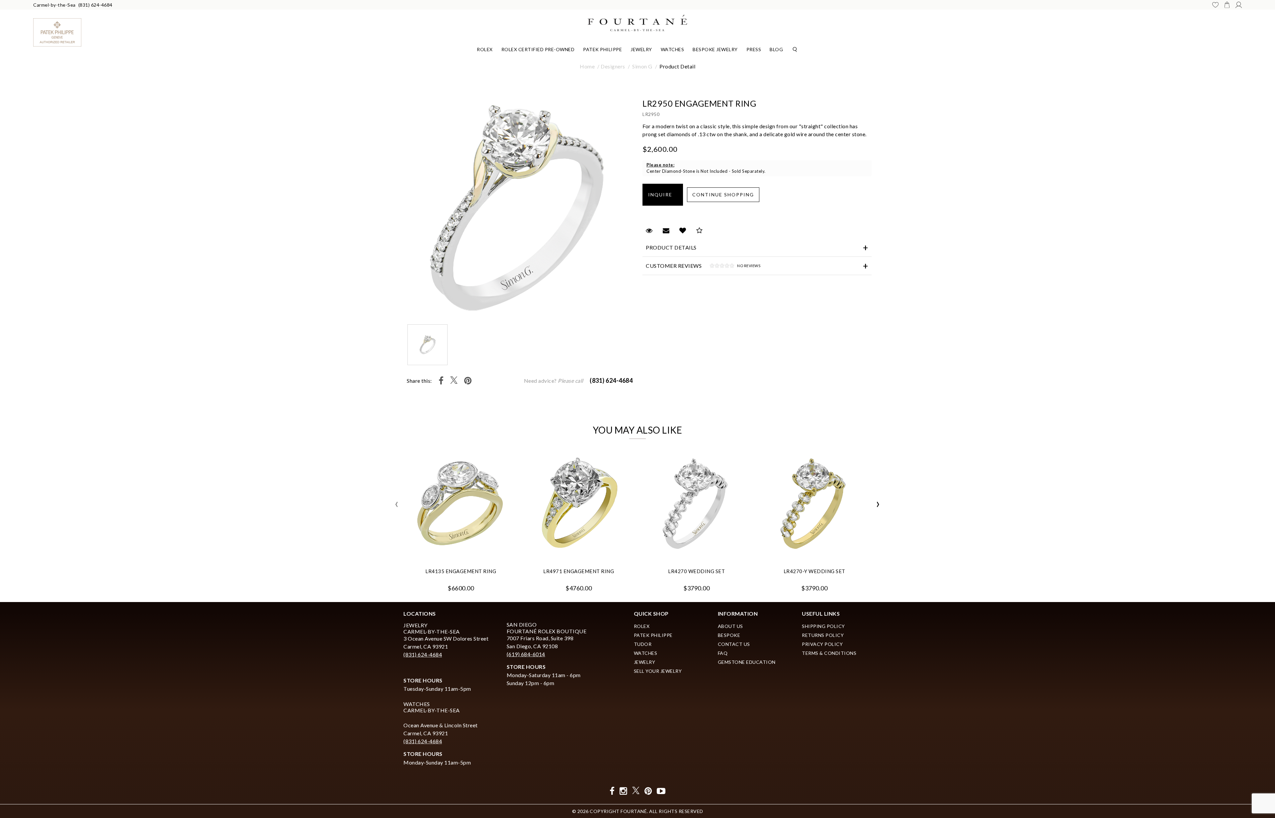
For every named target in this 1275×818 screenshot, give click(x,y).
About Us (730, 626)
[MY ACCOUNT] (1238, 5)
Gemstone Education (747, 662)
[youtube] (661, 790)
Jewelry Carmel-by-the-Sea (431, 628)
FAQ (723, 653)
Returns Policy (823, 635)
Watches (672, 49)
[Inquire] (662, 195)
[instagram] (623, 790)
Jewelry (641, 49)
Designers (613, 66)
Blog (776, 49)
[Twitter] (454, 380)
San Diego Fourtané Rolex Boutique (547, 627)
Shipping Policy (823, 626)
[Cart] (1227, 5)
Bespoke (729, 635)
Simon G (642, 66)
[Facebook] (441, 380)
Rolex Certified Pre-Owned (538, 49)
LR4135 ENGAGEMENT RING (460, 571)
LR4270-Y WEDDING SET (814, 571)
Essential (580, 412)
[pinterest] (648, 790)
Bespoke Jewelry (715, 49)
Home (587, 66)
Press (753, 49)
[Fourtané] (637, 22)
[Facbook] (612, 790)
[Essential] (695, 412)
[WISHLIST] (1215, 5)
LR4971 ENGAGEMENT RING (578, 571)
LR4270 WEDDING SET (696, 571)
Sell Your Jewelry (658, 671)
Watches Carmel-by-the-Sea (431, 707)
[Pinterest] (468, 380)
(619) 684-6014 (526, 654)
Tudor (643, 644)
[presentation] (396, 504)
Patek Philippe (602, 49)
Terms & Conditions (829, 653)
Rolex (485, 49)
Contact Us (734, 644)
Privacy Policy (822, 644)
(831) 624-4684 (95, 5)
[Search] (795, 49)
